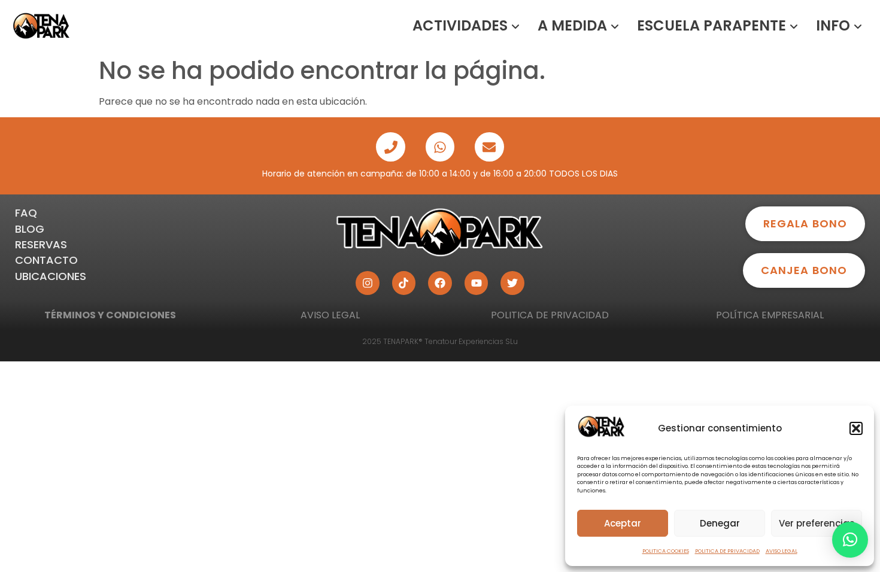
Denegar (720, 523)
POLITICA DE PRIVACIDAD (727, 551)
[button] (856, 428)
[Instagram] (368, 283)
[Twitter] (512, 283)
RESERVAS (41, 244)
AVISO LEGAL (781, 551)
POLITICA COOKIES (665, 551)
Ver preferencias (817, 523)
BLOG (29, 228)
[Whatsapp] (440, 146)
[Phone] (390, 146)
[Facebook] (440, 283)
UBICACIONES (50, 276)
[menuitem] (466, 25)
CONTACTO (46, 259)
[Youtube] (476, 283)
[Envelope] (489, 146)
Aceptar (622, 523)
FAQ (26, 212)
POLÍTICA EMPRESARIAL (770, 315)
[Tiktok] (404, 283)
